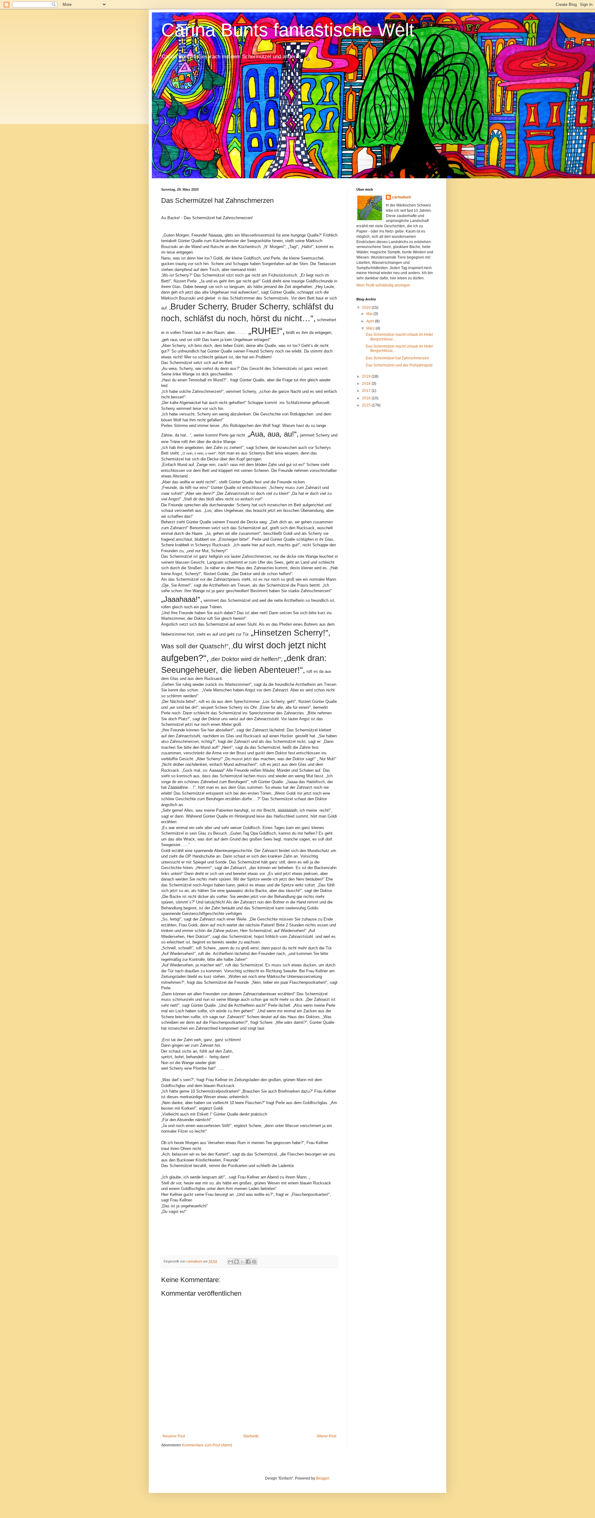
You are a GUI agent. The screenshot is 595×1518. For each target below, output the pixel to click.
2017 (367, 390)
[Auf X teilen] (242, 1261)
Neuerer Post (174, 1436)
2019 (367, 376)
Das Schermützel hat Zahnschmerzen (397, 358)
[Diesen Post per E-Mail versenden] (230, 1261)
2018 (367, 383)
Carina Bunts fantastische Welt (287, 30)
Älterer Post (326, 1436)
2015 (367, 405)
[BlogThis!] (236, 1261)
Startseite (251, 1436)
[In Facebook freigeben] (248, 1261)
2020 (367, 307)
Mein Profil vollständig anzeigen (383, 285)
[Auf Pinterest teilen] (254, 1261)
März (371, 328)
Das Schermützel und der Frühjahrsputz (399, 365)
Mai (369, 314)
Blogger (322, 1478)
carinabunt (401, 197)
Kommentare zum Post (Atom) (207, 1445)
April (370, 321)
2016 (367, 398)
